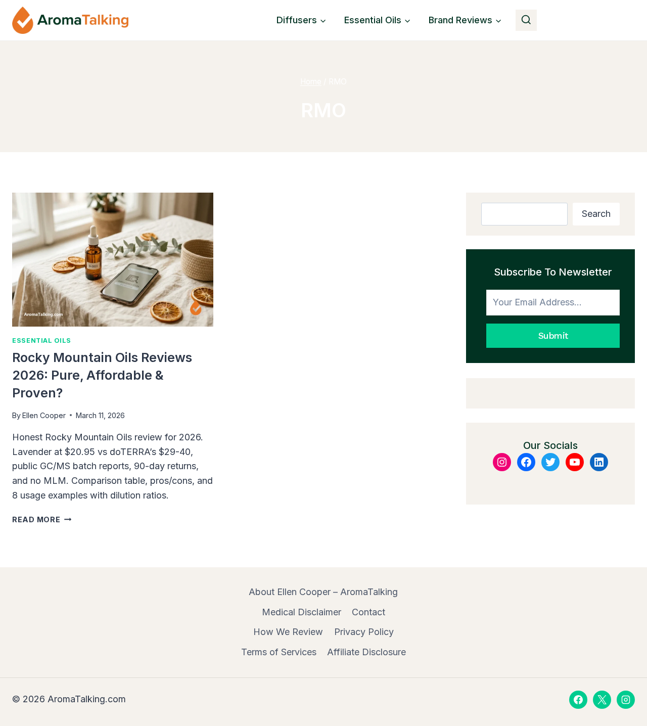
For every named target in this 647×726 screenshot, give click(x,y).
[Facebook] (578, 700)
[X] (602, 700)
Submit (553, 335)
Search (596, 213)
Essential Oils (41, 340)
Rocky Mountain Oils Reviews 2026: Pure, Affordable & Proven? (102, 375)
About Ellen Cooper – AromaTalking (323, 591)
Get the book (593, 20)
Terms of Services (278, 652)
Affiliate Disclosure (366, 652)
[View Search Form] (526, 20)
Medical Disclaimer (301, 612)
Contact (368, 612)
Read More (41, 519)
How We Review (288, 631)
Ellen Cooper (44, 415)
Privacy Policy (364, 631)
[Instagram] (626, 700)
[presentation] (112, 260)
